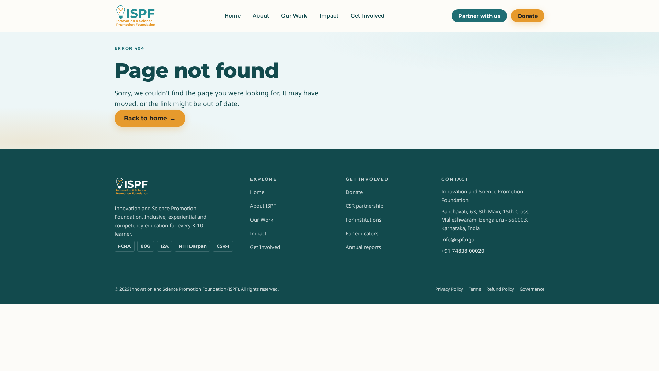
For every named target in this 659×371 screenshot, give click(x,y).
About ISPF (263, 205)
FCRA (124, 246)
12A (165, 246)
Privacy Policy (449, 289)
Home (232, 15)
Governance (532, 289)
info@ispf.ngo (457, 239)
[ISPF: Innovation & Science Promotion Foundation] (136, 15)
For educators (362, 233)
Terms (475, 289)
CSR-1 (223, 246)
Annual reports (363, 247)
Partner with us (479, 16)
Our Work (294, 15)
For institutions (363, 219)
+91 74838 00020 (462, 250)
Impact (329, 15)
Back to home (150, 118)
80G (145, 246)
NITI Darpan (192, 246)
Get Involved (368, 15)
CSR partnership (364, 205)
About (261, 15)
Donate (528, 16)
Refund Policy (500, 289)
